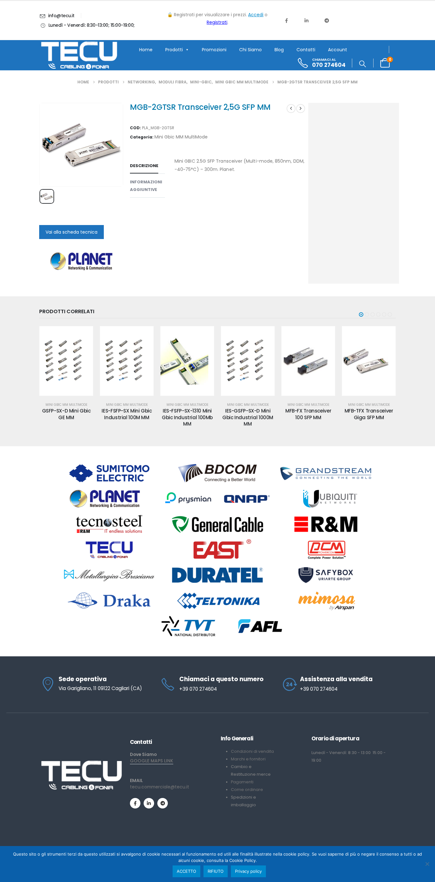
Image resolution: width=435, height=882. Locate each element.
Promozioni (214, 49)
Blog (279, 49)
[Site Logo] (79, 55)
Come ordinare (247, 789)
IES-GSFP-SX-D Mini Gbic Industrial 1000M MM (190, 417)
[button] (363, 64)
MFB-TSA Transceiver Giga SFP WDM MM (371, 413)
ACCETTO (186, 871)
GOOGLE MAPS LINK (151, 761)
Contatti (305, 49)
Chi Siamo (250, 49)
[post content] (69, 361)
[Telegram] (327, 20)
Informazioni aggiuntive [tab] (146, 186)
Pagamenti (242, 782)
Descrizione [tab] (144, 166)
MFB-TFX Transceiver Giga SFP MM (311, 413)
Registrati (217, 22)
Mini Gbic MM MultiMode (181, 137)
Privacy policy (248, 871)
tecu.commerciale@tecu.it (159, 787)
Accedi (255, 14)
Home (146, 49)
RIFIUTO (216, 871)
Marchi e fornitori (248, 759)
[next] (300, 108)
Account (337, 49)
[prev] (291, 108)
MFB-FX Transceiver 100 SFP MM (251, 413)
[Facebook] (286, 20)
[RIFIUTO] (427, 864)
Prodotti (174, 49)
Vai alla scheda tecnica (71, 232)
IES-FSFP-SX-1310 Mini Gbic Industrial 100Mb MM (129, 417)
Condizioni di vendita (252, 751)
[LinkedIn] (306, 20)
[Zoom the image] (81, 763)
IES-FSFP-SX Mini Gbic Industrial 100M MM (69, 413)
